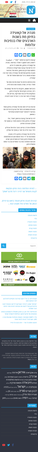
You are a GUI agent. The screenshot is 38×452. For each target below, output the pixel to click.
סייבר (12, 391)
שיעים (15, 398)
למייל (29, 359)
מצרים (29, 390)
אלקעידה (10, 48)
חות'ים (34, 383)
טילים (7, 383)
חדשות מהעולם (32, 215)
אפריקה (9, 373)
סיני (7, 391)
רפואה (20, 398)
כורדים (15, 387)
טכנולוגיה (33, 387)
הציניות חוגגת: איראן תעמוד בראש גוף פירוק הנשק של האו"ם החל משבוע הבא (19, 202)
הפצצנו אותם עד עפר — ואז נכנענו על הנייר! (23, 323)
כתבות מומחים (32, 225)
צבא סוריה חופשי (18, 395)
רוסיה (25, 397)
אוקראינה (29, 372)
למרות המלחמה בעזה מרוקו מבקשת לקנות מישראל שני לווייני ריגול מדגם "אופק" (19, 190)
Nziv (21, 48)
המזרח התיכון (33, 380)
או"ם (35, 373)
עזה (29, 394)
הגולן (6, 377)
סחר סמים (16, 391)
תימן (6, 48)
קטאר (29, 398)
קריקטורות (34, 238)
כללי (35, 219)
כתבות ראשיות (32, 232)
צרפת (11, 395)
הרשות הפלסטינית (13, 379)
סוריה (22, 391)
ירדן (27, 387)
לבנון (34, 391)
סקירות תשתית (32, 235)
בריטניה (26, 377)
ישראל (21, 387)
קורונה (34, 398)
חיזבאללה (27, 382)
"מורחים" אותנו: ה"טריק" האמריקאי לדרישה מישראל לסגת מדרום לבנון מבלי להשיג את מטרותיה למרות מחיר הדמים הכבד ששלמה (20, 306)
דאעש (16, 377)
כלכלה (6, 387)
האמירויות (11, 377)
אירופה (15, 372)
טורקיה (13, 382)
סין (9, 391)
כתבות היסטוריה (32, 222)
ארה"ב (33, 376)
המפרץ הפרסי (24, 380)
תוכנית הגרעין (9, 398)
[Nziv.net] (34, 20)
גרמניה (20, 377)
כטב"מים (11, 387)
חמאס (18, 382)
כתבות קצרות (30, 29)
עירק (24, 394)
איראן (15, 48)
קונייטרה (7, 395)
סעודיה (34, 394)
